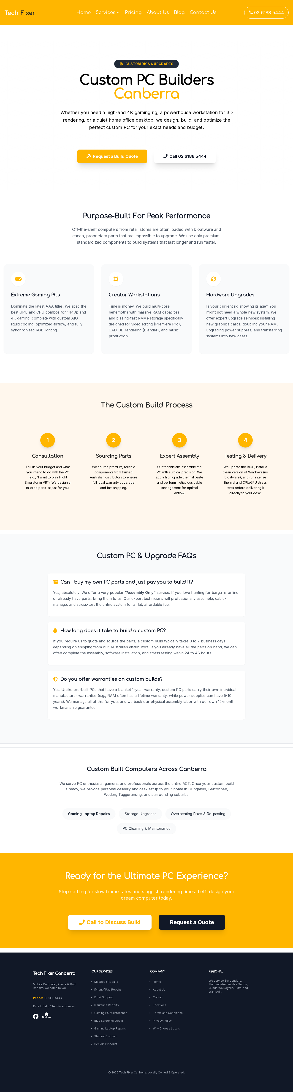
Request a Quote (192, 922)
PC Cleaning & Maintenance (146, 828)
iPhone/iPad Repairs (108, 989)
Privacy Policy (162, 1020)
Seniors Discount (105, 1044)
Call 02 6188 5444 (187, 156)
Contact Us (203, 13)
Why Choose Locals (166, 1028)
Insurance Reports (106, 1005)
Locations (159, 1005)
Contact (158, 997)
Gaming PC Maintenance (110, 1013)
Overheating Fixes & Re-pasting (198, 813)
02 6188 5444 (266, 12)
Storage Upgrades (140, 813)
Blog (179, 13)
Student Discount (105, 1036)
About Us (158, 13)
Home (83, 13)
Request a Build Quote (115, 156)
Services (105, 13)
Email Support (103, 997)
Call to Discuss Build (114, 922)
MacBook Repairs (106, 981)
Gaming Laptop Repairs (89, 813)
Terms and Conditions (168, 1013)
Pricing (133, 13)
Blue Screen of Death (108, 1020)
